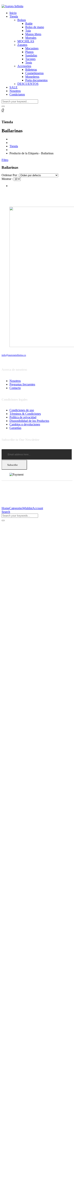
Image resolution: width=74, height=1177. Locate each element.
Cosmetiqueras (34, 73)
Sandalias (31, 55)
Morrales (30, 37)
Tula (28, 30)
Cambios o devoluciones (24, 424)
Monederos (32, 76)
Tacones (30, 59)
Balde (29, 23)
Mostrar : (7, 179)
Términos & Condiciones (25, 413)
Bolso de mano (34, 27)
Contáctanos (17, 94)
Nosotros (15, 91)
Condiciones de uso (21, 410)
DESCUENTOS (27, 83)
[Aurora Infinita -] (12, 6)
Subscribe (12, 464)
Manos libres (33, 34)
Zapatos (22, 44)
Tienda (13, 16)
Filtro (5, 160)
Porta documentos (36, 80)
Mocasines (31, 48)
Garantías (15, 428)
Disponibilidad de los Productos (29, 420)
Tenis (28, 62)
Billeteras (31, 69)
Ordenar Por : (10, 175)
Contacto (15, 388)
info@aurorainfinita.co (14, 355)
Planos (29, 52)
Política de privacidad (22, 417)
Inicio (13, 13)
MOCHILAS (25, 41)
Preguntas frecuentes (22, 384)
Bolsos (21, 20)
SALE (13, 87)
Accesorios (24, 66)
